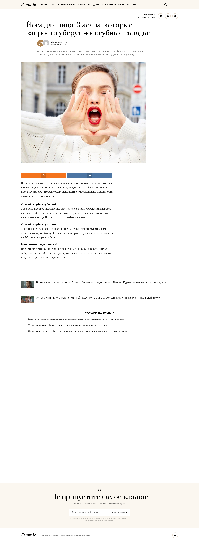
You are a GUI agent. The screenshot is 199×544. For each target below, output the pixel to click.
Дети (96, 5)
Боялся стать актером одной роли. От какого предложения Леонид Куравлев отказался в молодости (101, 282)
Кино (121, 5)
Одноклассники (175, 16)
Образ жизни (108, 5)
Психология (84, 5)
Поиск (166, 4)
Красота (54, 5)
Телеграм (160, 16)
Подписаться (119, 512)
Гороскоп (131, 5)
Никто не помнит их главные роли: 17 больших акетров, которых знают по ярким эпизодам (76, 318)
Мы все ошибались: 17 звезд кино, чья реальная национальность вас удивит (68, 324)
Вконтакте (168, 16)
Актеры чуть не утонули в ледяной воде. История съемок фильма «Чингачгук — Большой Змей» (98, 297)
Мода (44, 5)
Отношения (68, 5)
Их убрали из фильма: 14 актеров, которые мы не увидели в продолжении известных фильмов (77, 331)
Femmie (36, 3)
